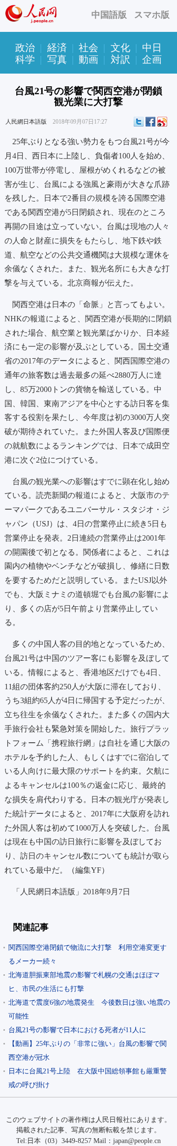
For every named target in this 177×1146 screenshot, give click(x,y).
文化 (120, 47)
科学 (25, 59)
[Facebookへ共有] (150, 122)
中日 (152, 47)
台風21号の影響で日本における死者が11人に (77, 1030)
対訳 (120, 59)
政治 (25, 47)
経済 (57, 47)
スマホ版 (152, 15)
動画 (88, 59)
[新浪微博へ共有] (162, 122)
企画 (152, 59)
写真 (57, 59)
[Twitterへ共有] (139, 122)
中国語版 (109, 15)
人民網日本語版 (26, 121)
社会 (88, 47)
